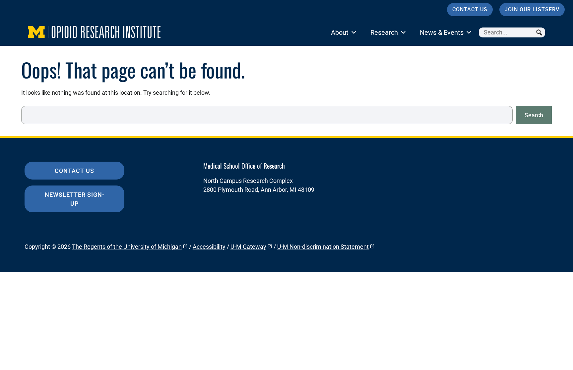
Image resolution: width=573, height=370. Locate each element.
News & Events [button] (442, 32)
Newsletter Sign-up (74, 199)
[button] (540, 32)
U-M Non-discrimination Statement (323, 246)
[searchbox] (512, 32)
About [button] (340, 32)
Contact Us (469, 9)
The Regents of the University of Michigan (127, 246)
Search (534, 115)
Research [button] (384, 32)
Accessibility (209, 246)
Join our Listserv (532, 9)
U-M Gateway (248, 246)
